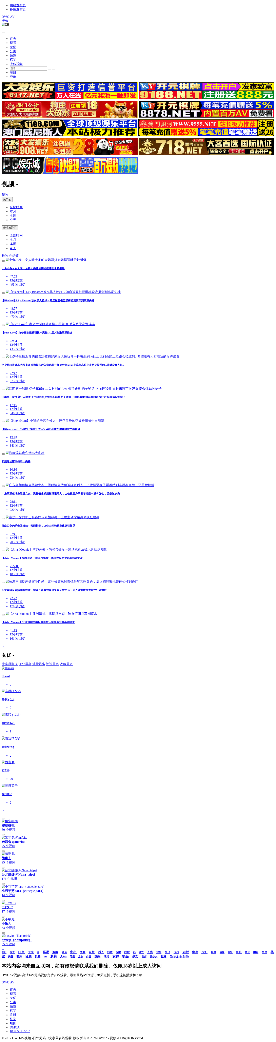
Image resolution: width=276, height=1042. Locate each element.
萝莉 (53, 956)
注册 (13, 72)
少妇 (204, 952)
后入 (101, 952)
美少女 (154, 956)
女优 (13, 47)
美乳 (230, 952)
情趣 (82, 952)
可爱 (72, 956)
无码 (63, 956)
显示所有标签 (179, 956)
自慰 (92, 952)
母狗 (176, 952)
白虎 (264, 952)
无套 (31, 952)
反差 (37, 956)
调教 (55, 952)
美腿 (10, 956)
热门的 (7, 199)
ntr (45, 956)
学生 (195, 952)
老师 (144, 956)
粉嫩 (110, 952)
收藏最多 (66, 664)
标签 (13, 59)
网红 (213, 952)
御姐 (255, 952)
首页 (13, 38)
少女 (135, 956)
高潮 (46, 952)
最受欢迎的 (9, 227)
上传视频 (16, 64)
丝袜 (163, 956)
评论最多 (52, 664)
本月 (13, 211)
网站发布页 (18, 5)
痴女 (12, 952)
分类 (13, 51)
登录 (5, 20)
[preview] (3, 261)
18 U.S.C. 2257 (20, 1031)
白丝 (88, 956)
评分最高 (25, 664)
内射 (185, 952)
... (3, 646)
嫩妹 (222, 952)
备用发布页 (18, 9)
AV (8, 16)
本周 (13, 215)
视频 (13, 42)
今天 (13, 220)
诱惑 (97, 956)
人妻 (150, 952)
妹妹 (127, 952)
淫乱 (158, 952)
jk (38, 952)
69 (134, 952)
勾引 (4, 952)
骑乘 (19, 956)
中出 (73, 952)
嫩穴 (141, 952)
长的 (5, 255)
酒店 (64, 952)
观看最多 (38, 664)
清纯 (106, 956)
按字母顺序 (10, 664)
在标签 (14, 255)
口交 (21, 952)
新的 (5, 195)
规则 (13, 1023)
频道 (13, 55)
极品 (125, 956)
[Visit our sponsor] (70, 98)
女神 (116, 956)
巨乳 (239, 952)
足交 (80, 956)
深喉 (118, 952)
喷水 (247, 952)
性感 (28, 956)
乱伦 (167, 952)
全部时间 (16, 207)
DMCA (15, 1027)
